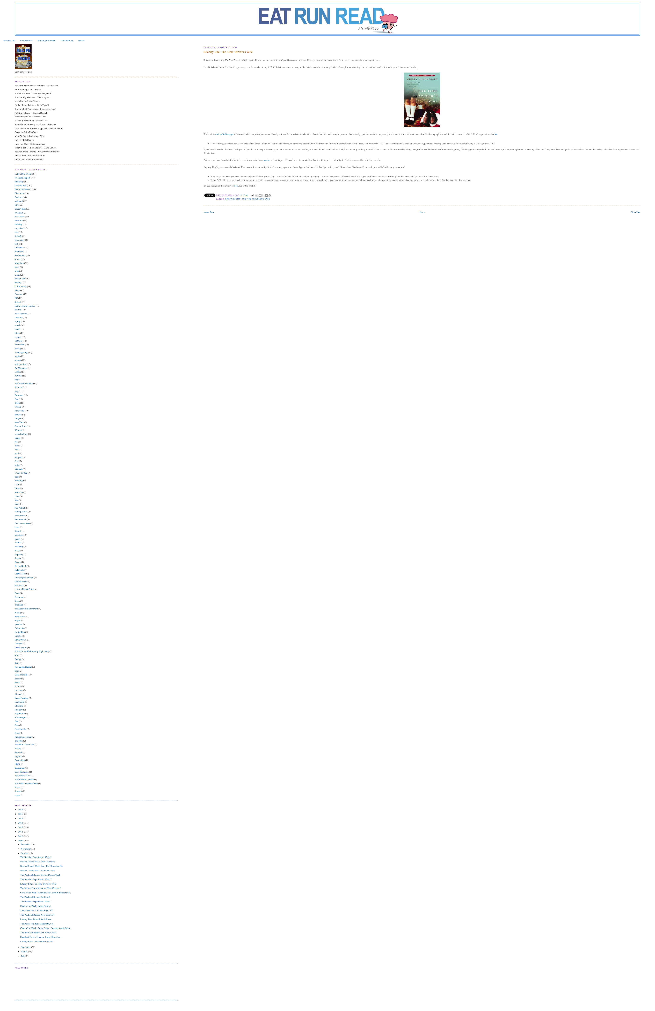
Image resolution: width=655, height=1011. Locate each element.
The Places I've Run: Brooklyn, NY (36, 910)
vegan (17, 794)
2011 (21, 831)
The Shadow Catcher (24, 779)
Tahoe (17, 445)
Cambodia (19, 701)
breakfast (19, 212)
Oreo (17, 503)
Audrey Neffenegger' (224, 134)
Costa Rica (20, 631)
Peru (17, 725)
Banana (18, 414)
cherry (17, 538)
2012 (21, 827)
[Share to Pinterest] (269, 195)
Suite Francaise (22, 771)
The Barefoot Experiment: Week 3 (36, 857)
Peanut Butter (21, 426)
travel (17, 325)
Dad (16, 399)
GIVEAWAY (20, 639)
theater (18, 558)
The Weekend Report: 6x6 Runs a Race (38, 932)
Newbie (18, 375)
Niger (17, 332)
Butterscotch (20, 519)
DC (16, 298)
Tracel (17, 787)
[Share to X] (263, 195)
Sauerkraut (20, 767)
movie (267, 160)
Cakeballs (19, 569)
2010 (21, 836)
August (24, 951)
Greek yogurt (21, 647)
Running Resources (47, 40)
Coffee (18, 371)
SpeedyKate (20, 208)
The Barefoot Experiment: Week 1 (36, 901)
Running (19, 181)
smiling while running (25, 305)
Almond (18, 694)
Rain (17, 663)
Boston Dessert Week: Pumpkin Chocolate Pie (41, 865)
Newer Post (209, 212)
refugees (18, 457)
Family (18, 282)
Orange (18, 659)
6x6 (16, 243)
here (236, 185)
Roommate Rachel (23, 666)
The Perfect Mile (22, 775)
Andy (17, 290)
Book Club (20, 278)
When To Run (21, 472)
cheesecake (20, 515)
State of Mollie (21, 674)
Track (17, 402)
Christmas (19, 247)
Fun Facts (19, 585)
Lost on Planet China (24, 589)
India (17, 464)
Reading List (9, 40)
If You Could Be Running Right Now (32, 651)
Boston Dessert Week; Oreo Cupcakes (37, 861)
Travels (81, 40)
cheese (18, 678)
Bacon (18, 562)
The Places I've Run (24, 383)
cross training (21, 313)
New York (19, 422)
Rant (17, 379)
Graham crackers (22, 523)
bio (496, 134)
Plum (17, 732)
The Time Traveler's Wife (256, 199)
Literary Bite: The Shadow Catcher (36, 941)
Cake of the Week (23, 173)
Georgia (18, 643)
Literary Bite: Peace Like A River (35, 919)
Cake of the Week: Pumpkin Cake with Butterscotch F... (45, 892)
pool (17, 453)
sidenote (19, 317)
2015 (21, 813)
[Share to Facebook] (266, 195)
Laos (17, 527)
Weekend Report (22, 177)
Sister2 (18, 235)
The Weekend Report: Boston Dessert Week (40, 874)
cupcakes (19, 228)
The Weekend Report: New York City (37, 914)
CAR (17, 484)
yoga (17, 391)
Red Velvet (20, 507)
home (17, 274)
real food (19, 200)
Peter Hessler (20, 728)
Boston (18, 309)
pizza (17, 550)
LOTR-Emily (21, 286)
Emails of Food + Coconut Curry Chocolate (40, 936)
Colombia (19, 628)
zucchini (19, 690)
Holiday (18, 224)
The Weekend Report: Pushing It (35, 897)
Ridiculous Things (23, 736)
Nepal (17, 329)
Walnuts (18, 430)
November (26, 848)
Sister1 (18, 301)
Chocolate (19, 193)
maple (17, 620)
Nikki (17, 763)
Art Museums (21, 367)
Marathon (19, 263)
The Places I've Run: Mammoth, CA (36, 923)
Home (422, 212)
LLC (17, 204)
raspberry (19, 554)
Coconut (19, 294)
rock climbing (21, 433)
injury (17, 321)
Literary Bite (233, 199)
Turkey (18, 748)
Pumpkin (19, 251)
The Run (19, 740)
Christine (19, 705)
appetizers (19, 534)
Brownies (19, 395)
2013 (21, 822)
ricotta (18, 686)
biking (18, 612)
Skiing (18, 348)
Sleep (17, 600)
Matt (17, 655)
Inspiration (20, 713)
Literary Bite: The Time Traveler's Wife (38, 883)
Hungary (19, 709)
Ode (16, 721)
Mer (16, 499)
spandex (18, 624)
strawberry (19, 410)
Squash (18, 530)
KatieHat (19, 492)
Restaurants (20, 255)
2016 (21, 809)
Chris (17, 488)
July (23, 955)
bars (16, 266)
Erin (17, 461)
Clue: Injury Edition (24, 577)
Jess (16, 231)
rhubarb (18, 791)
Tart (16, 449)
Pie (16, 441)
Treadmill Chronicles (24, 744)
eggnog (18, 756)
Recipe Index (26, 40)
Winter (18, 406)
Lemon (18, 336)
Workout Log (67, 40)
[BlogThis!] (260, 195)
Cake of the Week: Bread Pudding (36, 905)
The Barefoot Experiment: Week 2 (36, 879)
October (25, 853)
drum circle (20, 616)
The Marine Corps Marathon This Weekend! (40, 888)
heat (17, 476)
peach (17, 682)
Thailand (19, 604)
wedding (19, 480)
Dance (17, 437)
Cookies (18, 197)
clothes (18, 542)
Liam (17, 495)
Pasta (17, 593)
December (26, 844)
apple (17, 356)
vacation (19, 220)
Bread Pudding (21, 697)
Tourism (18, 387)
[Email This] (256, 195)
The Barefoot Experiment (26, 608)
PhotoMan (19, 344)
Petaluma (19, 597)
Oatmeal (18, 340)
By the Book (20, 565)
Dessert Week (21, 581)
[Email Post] (252, 195)
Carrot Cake (20, 573)
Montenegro (20, 717)
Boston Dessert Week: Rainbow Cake (37, 870)
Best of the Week (22, 189)
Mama (17, 259)
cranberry (19, 546)
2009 (21, 840)
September (26, 947)
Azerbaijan (20, 759)
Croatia (18, 635)
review (18, 360)
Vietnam (19, 468)
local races (19, 216)
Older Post (635, 212)
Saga (17, 670)
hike (17, 270)
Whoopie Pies (21, 511)
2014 (21, 818)
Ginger (18, 418)
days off (18, 752)
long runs (19, 239)
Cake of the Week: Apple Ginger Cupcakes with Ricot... (45, 928)
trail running (20, 364)
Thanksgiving (21, 352)
